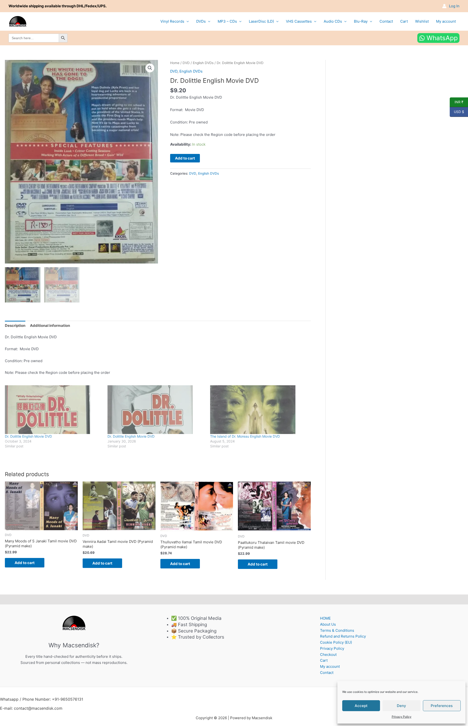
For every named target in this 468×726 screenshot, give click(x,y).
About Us (328, 624)
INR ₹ (456, 102)
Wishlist (422, 21)
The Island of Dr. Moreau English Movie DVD (245, 436)
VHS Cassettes (299, 21)
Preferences (442, 705)
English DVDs (203, 63)
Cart (404, 21)
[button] (150, 68)
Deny (401, 705)
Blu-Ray (361, 21)
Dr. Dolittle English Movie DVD (28, 436)
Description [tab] (15, 325)
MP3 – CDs (227, 21)
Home (174, 63)
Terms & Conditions (337, 630)
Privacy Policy (401, 716)
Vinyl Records (172, 21)
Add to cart (185, 158)
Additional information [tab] (50, 325)
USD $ (457, 112)
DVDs (201, 21)
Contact (386, 21)
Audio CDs (333, 21)
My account (446, 21)
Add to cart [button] (25, 562)
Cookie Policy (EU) (336, 642)
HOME (325, 618)
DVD (186, 63)
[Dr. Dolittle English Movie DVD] (54, 409)
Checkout (328, 654)
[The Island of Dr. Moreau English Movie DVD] (259, 409)
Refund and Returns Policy (343, 636)
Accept (361, 705)
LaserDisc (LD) (261, 21)
